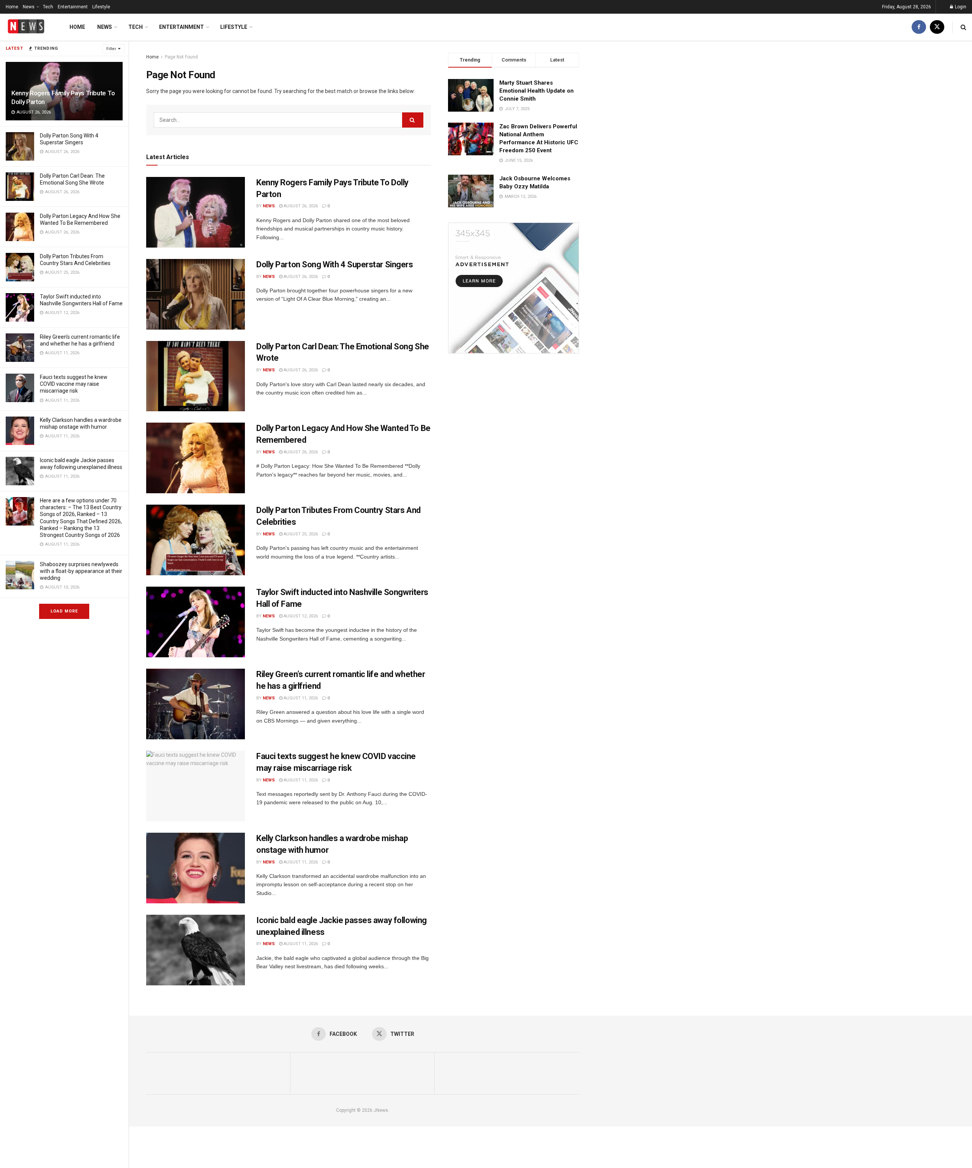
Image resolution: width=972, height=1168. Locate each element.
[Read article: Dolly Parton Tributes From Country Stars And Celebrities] (195, 540)
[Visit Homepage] (26, 27)
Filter (111, 48)
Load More (64, 611)
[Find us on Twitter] (937, 27)
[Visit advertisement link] (513, 288)
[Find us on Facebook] (919, 27)
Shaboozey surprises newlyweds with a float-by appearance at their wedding (81, 571)
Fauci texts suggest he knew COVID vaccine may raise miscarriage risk (73, 384)
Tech (48, 6)
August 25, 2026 (300, 534)
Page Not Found (181, 57)
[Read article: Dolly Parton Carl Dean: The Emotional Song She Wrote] (195, 376)
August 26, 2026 (300, 206)
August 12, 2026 (300, 616)
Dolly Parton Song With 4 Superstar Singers (334, 264)
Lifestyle (101, 6)
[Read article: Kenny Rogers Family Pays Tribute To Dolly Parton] (195, 212)
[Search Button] (963, 27)
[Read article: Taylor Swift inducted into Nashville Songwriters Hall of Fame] (195, 622)
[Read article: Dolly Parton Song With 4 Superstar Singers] (195, 294)
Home (12, 6)
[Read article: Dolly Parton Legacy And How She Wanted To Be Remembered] (195, 458)
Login (960, 6)
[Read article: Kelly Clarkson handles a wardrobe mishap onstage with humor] (195, 868)
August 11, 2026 (300, 698)
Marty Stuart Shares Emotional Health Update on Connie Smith (536, 90)
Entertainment (73, 6)
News (29, 6)
